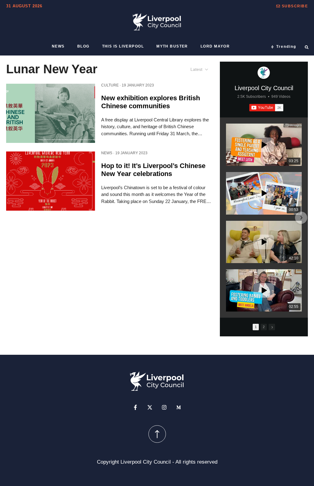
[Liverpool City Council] (264, 73)
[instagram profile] (164, 407)
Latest (196, 69)
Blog (83, 46)
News (58, 46)
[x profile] (149, 407)
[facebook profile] (135, 407)
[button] (292, 6)
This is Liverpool (123, 46)
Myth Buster (172, 46)
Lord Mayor (215, 46)
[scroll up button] (157, 434)
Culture (110, 85)
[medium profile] (178, 407)
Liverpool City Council (264, 88)
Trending (286, 46)
